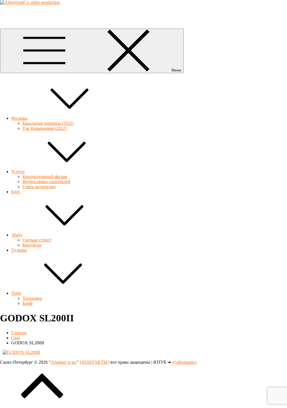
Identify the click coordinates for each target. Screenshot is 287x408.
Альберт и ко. (13, 12)
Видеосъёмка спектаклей (46, 181)
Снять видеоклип (39, 186)
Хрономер (32, 298)
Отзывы (19, 250)
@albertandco (184, 362)
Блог (15, 191)
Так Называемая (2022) (44, 128)
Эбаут (16, 234)
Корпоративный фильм (44, 176)
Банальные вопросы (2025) (48, 123)
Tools (16, 293)
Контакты (31, 245)
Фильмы (19, 118)
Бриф (27, 303)
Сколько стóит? (37, 240)
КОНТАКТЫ (94, 362)
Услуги (18, 171)
